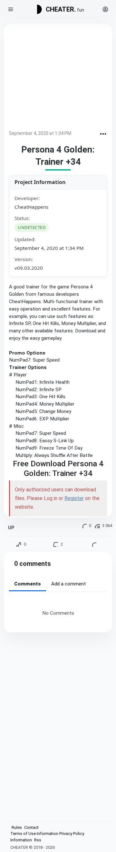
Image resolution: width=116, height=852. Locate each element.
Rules (17, 827)
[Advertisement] (58, 78)
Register (74, 498)
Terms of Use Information (34, 833)
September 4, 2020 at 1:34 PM (40, 133)
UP (11, 528)
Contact (31, 827)
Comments (27, 584)
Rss (37, 840)
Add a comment (68, 584)
